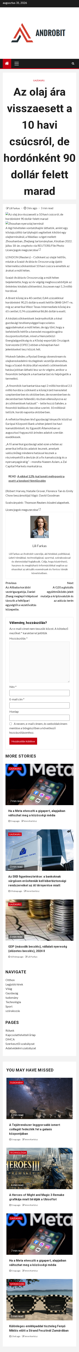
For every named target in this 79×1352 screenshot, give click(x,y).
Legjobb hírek (14, 984)
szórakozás (13, 1010)
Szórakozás (17, 1284)
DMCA (10, 1039)
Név (13, 686)
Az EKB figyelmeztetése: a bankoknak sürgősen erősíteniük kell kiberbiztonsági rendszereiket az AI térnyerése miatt (37, 881)
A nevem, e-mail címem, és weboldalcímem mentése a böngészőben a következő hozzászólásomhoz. (38, 728)
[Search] (73, 63)
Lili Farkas (15, 208)
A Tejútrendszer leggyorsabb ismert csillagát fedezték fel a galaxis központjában (34, 1129)
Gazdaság (39, 80)
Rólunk (10, 1030)
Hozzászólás (18, 638)
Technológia (13, 1002)
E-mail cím (16, 699)
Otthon (10, 980)
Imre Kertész (30, 821)
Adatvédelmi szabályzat (21, 1048)
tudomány (12, 997)
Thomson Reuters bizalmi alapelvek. (47, 502)
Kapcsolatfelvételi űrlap (21, 1035)
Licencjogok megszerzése (22, 250)
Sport (9, 1006)
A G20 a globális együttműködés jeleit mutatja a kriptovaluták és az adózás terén (57, 591)
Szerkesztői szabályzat (20, 1043)
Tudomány (16, 1082)
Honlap (14, 711)
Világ (9, 988)
